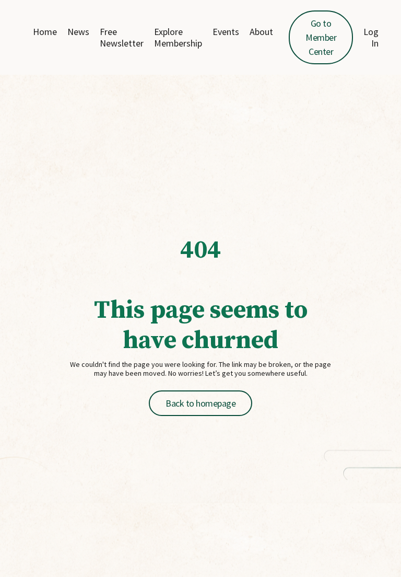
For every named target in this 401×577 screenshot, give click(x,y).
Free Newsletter (122, 37)
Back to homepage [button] (200, 403)
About (261, 32)
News (78, 32)
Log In (371, 37)
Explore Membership (178, 37)
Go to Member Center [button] (320, 37)
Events (226, 32)
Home (45, 32)
